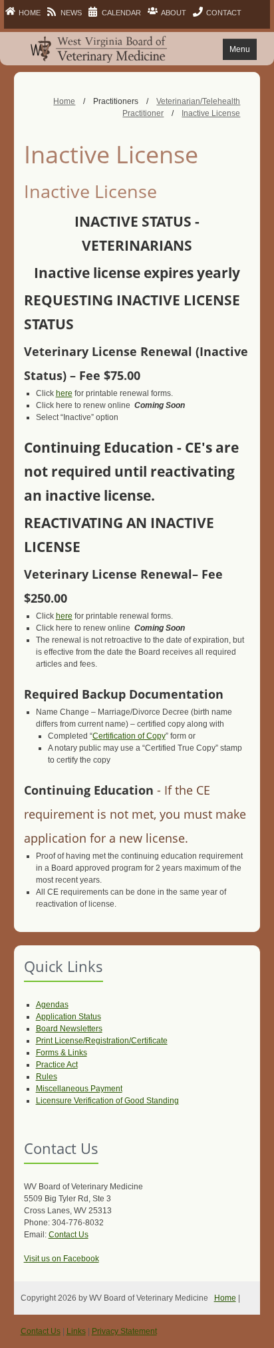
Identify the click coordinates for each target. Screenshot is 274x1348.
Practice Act (57, 1064)
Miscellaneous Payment (79, 1088)
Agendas (52, 1004)
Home (225, 1298)
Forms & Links (61, 1052)
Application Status (68, 1016)
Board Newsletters (69, 1028)
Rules (46, 1076)
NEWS (71, 13)
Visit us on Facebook (61, 1258)
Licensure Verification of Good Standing (107, 1100)
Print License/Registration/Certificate (102, 1040)
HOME (30, 13)
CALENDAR (121, 13)
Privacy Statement (124, 1331)
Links (76, 1331)
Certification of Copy (129, 736)
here (64, 393)
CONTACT (223, 13)
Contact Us (68, 1234)
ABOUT (173, 13)
